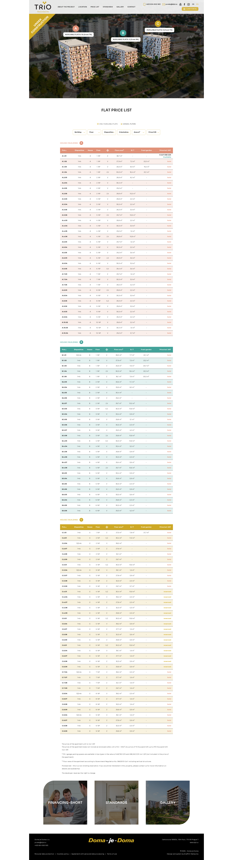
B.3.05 (64, 419)
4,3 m (132, 608)
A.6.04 (64, 263)
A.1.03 (64, 167)
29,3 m (119, 210)
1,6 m (132, 231)
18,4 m (132, 172)
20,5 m (146, 376)
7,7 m (132, 355)
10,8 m (132, 236)
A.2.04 (64, 183)
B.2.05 (64, 393)
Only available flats (108, 124)
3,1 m (132, 419)
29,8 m (119, 193)
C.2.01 (64, 538)
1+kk (79, 156)
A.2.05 (64, 188)
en (197, 4)
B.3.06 (64, 425)
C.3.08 (64, 581)
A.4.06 (64, 237)
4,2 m (132, 430)
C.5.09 (64, 640)
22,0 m (146, 161)
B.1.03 (64, 366)
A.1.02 (64, 161)
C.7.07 (64, 677)
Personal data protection (44, 854)
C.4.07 (64, 602)
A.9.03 (64, 312)
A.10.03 (65, 328)
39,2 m (119, 597)
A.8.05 (64, 301)
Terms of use (112, 854)
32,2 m (119, 704)
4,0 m (132, 285)
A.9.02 (64, 306)
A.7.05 (64, 285)
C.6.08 (64, 661)
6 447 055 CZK (165, 155)
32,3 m (119, 581)
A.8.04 (64, 296)
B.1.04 (64, 371)
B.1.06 (64, 377)
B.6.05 (64, 505)
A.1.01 (64, 156)
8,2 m (132, 177)
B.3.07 (64, 430)
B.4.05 (64, 452)
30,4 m (119, 183)
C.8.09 (64, 710)
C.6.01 (64, 645)
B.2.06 (64, 398)
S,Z (107, 301)
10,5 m (132, 193)
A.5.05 (64, 253)
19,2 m (146, 167)
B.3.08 (64, 436)
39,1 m (119, 570)
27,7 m (119, 629)
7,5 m (132, 161)
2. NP (98, 177)
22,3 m (146, 371)
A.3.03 (64, 199)
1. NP (98, 156)
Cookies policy (63, 854)
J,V (107, 172)
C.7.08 (64, 683)
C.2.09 (64, 559)
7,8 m (132, 532)
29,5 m (119, 285)
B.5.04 (64, 478)
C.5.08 (64, 634)
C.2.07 (64, 549)
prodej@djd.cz (40, 842)
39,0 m (119, 355)
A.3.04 (64, 204)
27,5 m (119, 532)
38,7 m (119, 156)
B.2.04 (64, 387)
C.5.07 (64, 629)
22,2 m (146, 360)
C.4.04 (64, 597)
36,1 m (119, 376)
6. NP (98, 258)
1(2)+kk (78, 355)
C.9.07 (64, 720)
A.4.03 (64, 220)
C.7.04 (64, 672)
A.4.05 (64, 231)
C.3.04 (64, 570)
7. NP (98, 274)
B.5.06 (64, 489)
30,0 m (119, 172)
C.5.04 (64, 624)
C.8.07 (64, 699)
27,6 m (119, 549)
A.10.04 (65, 333)
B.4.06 (64, 457)
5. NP (98, 242)
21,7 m (146, 532)
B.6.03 (64, 495)
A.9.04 (64, 317)
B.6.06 (64, 511)
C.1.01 (64, 533)
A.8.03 (64, 290)
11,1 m (132, 382)
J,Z (107, 258)
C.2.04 (64, 543)
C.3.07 (64, 575)
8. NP (98, 290)
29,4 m (119, 269)
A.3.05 (64, 210)
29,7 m (119, 215)
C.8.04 (64, 694)
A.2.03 (64, 177)
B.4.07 (64, 462)
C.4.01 (64, 592)
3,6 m (132, 253)
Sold (169, 161)
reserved (167, 592)
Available (167, 157)
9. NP (98, 306)
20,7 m (146, 366)
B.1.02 (64, 360)
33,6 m (119, 382)
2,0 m (132, 199)
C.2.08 (64, 554)
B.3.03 (64, 409)
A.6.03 (64, 258)
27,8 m (119, 575)
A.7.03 (64, 274)
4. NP (98, 220)
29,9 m (119, 177)
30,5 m (119, 204)
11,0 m (132, 538)
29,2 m (119, 188)
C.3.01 (64, 565)
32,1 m (119, 554)
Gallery (167, 803)
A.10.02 (65, 322)
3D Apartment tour (212, 855)
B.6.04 (64, 500)
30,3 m (119, 409)
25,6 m (119, 167)
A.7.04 (64, 279)
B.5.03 (64, 473)
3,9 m (132, 210)
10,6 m (132, 215)
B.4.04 (64, 446)
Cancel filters (129, 124)
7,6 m (132, 366)
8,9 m (132, 167)
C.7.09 (64, 688)
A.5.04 (64, 247)
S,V (107, 269)
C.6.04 (64, 651)
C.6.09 (64, 667)
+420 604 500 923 (41, 845)
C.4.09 (64, 613)
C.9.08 (64, 726)
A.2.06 (64, 194)
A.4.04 (64, 226)
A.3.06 (64, 215)
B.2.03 (64, 382)
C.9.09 (64, 731)
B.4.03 (64, 441)
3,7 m (132, 333)
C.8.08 (64, 704)
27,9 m (119, 161)
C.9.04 (64, 715)
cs (193, 4)
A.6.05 (64, 269)
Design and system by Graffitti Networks (182, 854)
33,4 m (119, 414)
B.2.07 (64, 403)
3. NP (98, 199)
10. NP (98, 322)
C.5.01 (64, 618)
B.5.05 (64, 484)
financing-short (65, 803)
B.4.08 (64, 468)
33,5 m (119, 494)
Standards (116, 803)
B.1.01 (64, 355)
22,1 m (146, 172)
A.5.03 (64, 242)
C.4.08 (64, 608)
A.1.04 (64, 172)
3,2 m (132, 446)
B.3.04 (64, 414)
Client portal (191, 9)
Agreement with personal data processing (87, 854)
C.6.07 (64, 656)
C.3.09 (64, 586)
